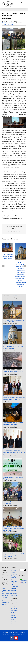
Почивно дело (13, 622)
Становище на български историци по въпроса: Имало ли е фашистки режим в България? (13, 346)
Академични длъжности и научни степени (14, 589)
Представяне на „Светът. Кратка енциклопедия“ (8, 256)
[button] (3, 266)
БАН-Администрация (5, 589)
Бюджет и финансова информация (14, 608)
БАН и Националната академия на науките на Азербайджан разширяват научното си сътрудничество (14, 397)
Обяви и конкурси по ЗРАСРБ (14, 572)
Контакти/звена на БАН (5, 597)
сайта (15, 296)
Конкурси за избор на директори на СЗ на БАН (14, 580)
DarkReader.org (14, 634)
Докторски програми (14, 594)
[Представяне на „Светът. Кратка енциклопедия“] (7, 244)
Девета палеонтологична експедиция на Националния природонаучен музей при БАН (14, 554)
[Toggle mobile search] (22, 2)
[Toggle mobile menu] (25, 2)
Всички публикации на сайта (5, 602)
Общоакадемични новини (9, 22)
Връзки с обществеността (5, 592)
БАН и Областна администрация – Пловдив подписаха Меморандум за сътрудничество (13, 528)
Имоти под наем (14, 618)
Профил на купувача (13, 613)
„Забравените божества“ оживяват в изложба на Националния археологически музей (13, 424)
